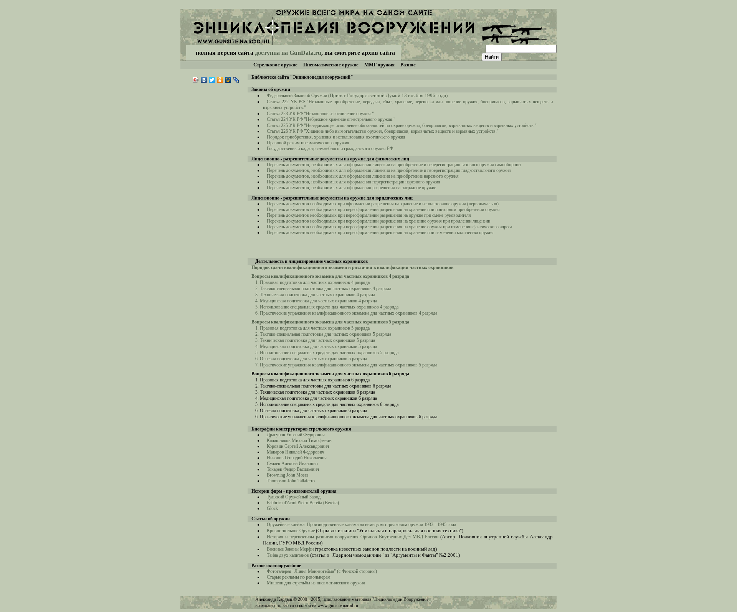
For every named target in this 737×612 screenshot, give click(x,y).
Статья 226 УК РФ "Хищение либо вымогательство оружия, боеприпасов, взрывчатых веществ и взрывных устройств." (383, 131)
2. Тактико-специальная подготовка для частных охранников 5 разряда (323, 334)
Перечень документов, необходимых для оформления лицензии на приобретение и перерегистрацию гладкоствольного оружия (389, 170)
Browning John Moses (288, 475)
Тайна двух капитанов (288, 555)
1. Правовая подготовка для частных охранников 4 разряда (312, 282)
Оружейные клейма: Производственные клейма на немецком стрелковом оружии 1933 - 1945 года (361, 524)
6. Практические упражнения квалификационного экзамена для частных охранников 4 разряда (346, 313)
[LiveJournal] (236, 80)
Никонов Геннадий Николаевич (297, 457)
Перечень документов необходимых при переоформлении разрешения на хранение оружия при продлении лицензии (378, 221)
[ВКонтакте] (204, 80)
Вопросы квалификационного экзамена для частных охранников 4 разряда (330, 276)
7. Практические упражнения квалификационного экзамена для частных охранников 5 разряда (346, 365)
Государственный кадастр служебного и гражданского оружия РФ (330, 148)
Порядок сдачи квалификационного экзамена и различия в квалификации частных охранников (352, 267)
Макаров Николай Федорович (295, 452)
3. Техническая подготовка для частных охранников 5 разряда (315, 340)
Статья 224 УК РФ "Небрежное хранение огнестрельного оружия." (331, 119)
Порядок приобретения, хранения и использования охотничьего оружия (336, 137)
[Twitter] (212, 80)
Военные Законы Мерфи (291, 549)
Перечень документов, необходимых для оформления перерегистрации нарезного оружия (353, 182)
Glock (272, 508)
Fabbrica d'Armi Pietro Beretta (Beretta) (303, 502)
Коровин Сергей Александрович (298, 446)
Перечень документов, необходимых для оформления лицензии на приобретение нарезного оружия (363, 176)
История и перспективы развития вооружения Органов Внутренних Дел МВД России (352, 536)
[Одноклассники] (220, 80)
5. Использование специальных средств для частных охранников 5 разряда (326, 352)
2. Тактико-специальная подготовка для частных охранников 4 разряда (323, 288)
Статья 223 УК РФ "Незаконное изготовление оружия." (320, 113)
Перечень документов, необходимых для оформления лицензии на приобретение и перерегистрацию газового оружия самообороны (394, 164)
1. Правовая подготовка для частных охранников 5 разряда (312, 328)
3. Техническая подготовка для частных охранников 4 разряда (315, 294)
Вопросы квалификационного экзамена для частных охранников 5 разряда (330, 322)
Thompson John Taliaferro (291, 480)
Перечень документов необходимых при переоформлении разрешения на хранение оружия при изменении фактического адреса (389, 226)
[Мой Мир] (228, 80)
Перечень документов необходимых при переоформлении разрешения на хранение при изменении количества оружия (380, 232)
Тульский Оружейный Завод (294, 497)
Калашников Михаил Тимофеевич (299, 440)
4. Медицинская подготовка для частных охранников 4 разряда (316, 301)
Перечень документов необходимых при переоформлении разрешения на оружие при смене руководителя (369, 215)
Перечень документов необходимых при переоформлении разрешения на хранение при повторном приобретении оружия (383, 209)
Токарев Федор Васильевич (293, 469)
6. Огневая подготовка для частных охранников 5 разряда (311, 358)
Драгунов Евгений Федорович (296, 434)
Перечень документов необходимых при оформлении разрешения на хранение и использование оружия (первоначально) (383, 203)
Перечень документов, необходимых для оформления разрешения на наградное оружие (351, 187)
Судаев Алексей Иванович (292, 463)
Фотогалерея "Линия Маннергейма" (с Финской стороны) (322, 571)
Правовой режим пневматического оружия (308, 142)
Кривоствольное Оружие (291, 530)
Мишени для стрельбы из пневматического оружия (316, 583)
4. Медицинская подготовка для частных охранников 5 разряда (316, 346)
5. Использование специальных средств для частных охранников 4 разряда (326, 307)
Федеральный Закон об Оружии (357, 95)
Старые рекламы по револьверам (298, 577)
